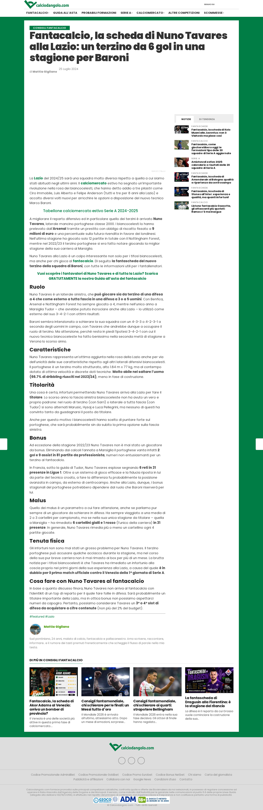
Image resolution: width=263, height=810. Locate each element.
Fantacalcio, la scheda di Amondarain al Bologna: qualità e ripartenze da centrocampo (212, 179)
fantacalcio (83, 261)
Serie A (126, 13)
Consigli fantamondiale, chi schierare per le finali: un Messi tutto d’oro (105, 705)
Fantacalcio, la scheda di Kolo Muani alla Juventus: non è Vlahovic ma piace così (210, 133)
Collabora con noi (118, 779)
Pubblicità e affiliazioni (88, 779)
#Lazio (49, 617)
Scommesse (213, 13)
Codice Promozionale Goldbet (98, 775)
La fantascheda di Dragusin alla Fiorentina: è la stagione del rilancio (208, 702)
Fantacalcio (37, 13)
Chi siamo (194, 775)
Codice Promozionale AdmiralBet (53, 775)
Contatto (185, 779)
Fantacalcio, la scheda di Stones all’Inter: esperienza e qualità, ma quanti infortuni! (210, 194)
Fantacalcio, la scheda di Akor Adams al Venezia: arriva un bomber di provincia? (52, 707)
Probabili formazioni (99, 13)
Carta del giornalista (218, 775)
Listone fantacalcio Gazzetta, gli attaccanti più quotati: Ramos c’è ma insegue (211, 209)
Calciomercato (150, 13)
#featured (37, 617)
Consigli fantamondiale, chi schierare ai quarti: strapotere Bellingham (154, 705)
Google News (142, 779)
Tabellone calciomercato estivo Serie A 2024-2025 (90, 210)
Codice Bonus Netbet (170, 775)
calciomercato (94, 183)
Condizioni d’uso (165, 779)
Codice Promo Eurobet (137, 775)
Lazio (38, 178)
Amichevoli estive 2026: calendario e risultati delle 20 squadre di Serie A (210, 165)
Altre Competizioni (184, 13)
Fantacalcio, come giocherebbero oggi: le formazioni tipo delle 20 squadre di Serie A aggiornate (211, 149)
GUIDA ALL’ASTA (65, 13)
